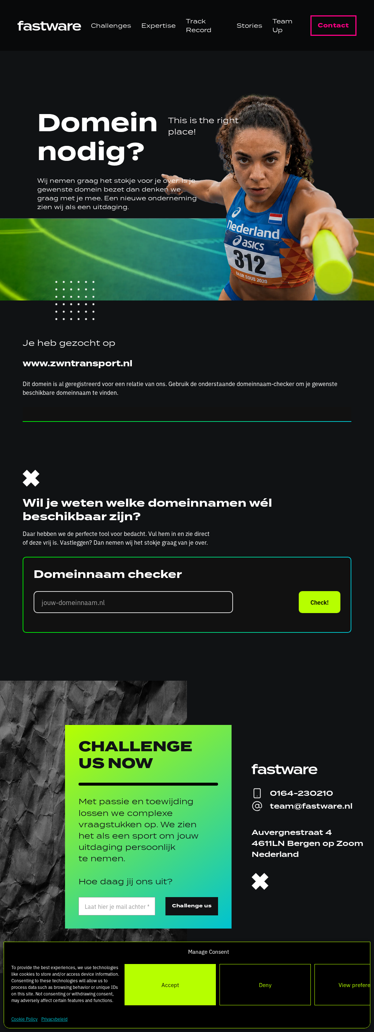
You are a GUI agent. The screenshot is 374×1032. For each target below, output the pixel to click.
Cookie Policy (24, 1019)
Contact (333, 25)
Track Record (198, 25)
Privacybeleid (54, 1019)
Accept (170, 984)
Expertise (158, 26)
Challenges (111, 26)
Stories (249, 26)
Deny (265, 984)
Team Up (282, 25)
